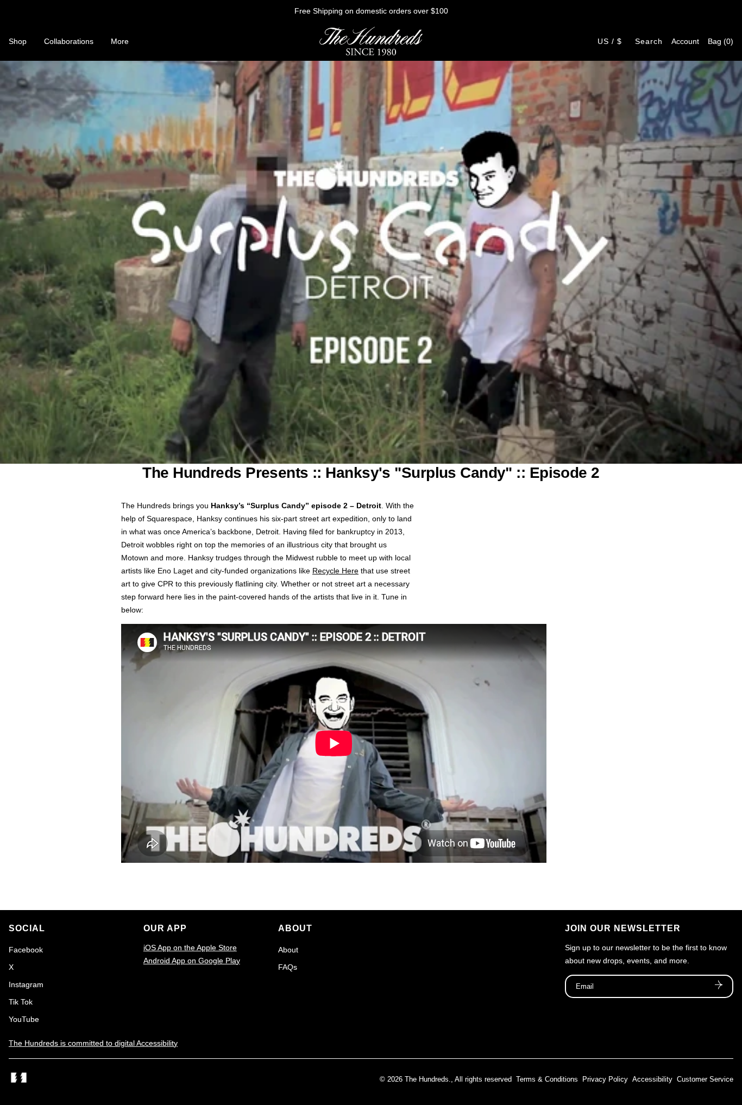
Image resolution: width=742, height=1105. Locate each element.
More (120, 41)
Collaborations (68, 41)
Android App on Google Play (191, 960)
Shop (18, 41)
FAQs (287, 967)
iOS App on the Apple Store (190, 947)
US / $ (610, 41)
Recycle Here (335, 570)
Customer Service (705, 1079)
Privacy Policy (605, 1079)
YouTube (24, 1019)
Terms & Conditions (547, 1079)
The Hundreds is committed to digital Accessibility (93, 1043)
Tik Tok (21, 1001)
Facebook (26, 949)
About (288, 949)
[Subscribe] (718, 986)
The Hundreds (427, 1079)
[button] (720, 41)
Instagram (26, 984)
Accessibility (652, 1079)
